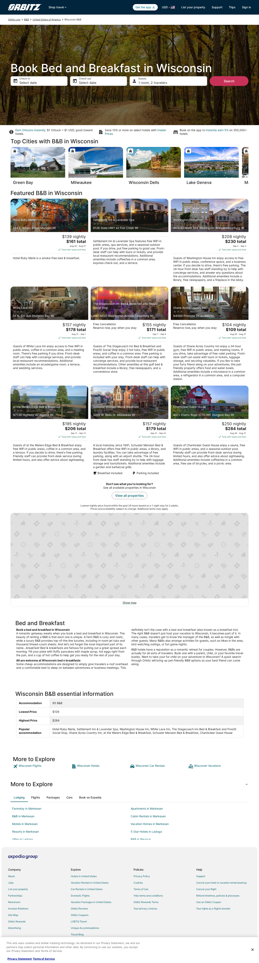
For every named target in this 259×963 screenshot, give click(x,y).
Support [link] (200, 876)
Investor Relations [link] (18, 908)
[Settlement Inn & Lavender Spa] (129, 241)
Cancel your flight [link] (206, 889)
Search (229, 81)
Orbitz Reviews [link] (79, 908)
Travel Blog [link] (77, 934)
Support (217, 7)
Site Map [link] (13, 915)
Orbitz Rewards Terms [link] (146, 902)
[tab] (19, 797)
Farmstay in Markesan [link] (26, 808)
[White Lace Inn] (49, 335)
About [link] (11, 876)
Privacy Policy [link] (142, 876)
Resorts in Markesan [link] (25, 831)
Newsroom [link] (14, 902)
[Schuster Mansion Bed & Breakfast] (129, 431)
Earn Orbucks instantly (30, 130)
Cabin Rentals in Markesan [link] (148, 816)
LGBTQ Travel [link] (79, 921)
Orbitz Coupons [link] (79, 915)
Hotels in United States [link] (84, 876)
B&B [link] (26, 19)
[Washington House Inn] (209, 241)
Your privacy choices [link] (145, 908)
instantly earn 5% (217, 130)
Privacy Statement (19, 958)
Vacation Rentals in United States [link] (89, 882)
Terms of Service (44, 958)
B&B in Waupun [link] (141, 839)
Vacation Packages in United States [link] (91, 902)
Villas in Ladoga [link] (22, 839)
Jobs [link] (11, 882)
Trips (232, 7)
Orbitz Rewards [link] (16, 921)
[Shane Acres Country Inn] (209, 335)
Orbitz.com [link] (14, 19)
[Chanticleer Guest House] (209, 431)
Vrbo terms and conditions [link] (148, 895)
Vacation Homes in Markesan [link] (150, 824)
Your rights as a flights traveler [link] (213, 908)
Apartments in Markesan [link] (147, 808)
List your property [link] (18, 889)
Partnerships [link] (15, 895)
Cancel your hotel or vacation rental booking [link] (221, 882)
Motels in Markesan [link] (25, 824)
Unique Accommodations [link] (85, 927)
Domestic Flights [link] (80, 895)
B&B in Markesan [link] (23, 816)
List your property (193, 7)
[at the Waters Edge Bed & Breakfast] (49, 431)
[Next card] (248, 167)
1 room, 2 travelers (152, 83)
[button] (129, 784)
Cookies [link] (138, 882)
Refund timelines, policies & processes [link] (217, 895)
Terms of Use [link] (141, 889)
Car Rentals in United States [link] (87, 889)
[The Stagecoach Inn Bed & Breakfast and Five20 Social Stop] (129, 335)
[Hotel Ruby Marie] (49, 241)
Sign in (246, 7)
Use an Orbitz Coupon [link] (208, 902)
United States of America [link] (47, 19)
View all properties (129, 496)
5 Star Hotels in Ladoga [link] (146, 831)
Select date (28, 83)
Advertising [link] (14, 927)
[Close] (252, 949)
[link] (42, 766)
